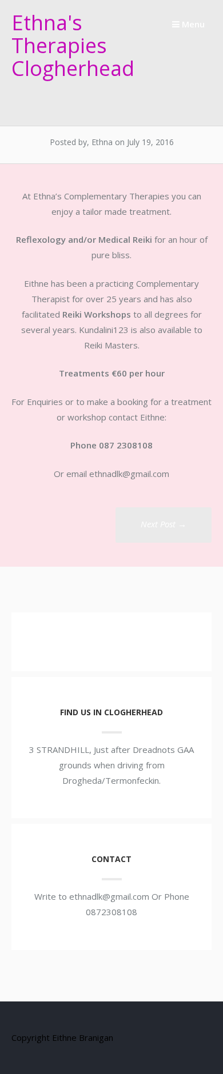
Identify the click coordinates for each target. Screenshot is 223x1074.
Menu (192, 24)
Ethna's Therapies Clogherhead (72, 45)
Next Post (163, 524)
